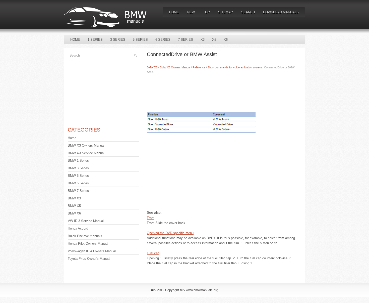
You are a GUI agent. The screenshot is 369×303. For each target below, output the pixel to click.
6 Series (162, 39)
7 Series (185, 39)
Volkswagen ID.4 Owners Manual (92, 251)
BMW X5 (152, 67)
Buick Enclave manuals (85, 236)
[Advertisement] (224, 92)
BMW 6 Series (78, 183)
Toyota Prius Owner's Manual (89, 259)
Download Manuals (281, 12)
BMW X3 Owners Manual (86, 145)
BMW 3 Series (78, 168)
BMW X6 (74, 213)
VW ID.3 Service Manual (86, 221)
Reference (199, 67)
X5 (214, 39)
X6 (226, 39)
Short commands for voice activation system (235, 67)
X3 (203, 39)
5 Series (140, 39)
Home (174, 12)
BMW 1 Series (78, 160)
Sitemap (225, 12)
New (191, 12)
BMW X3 (74, 198)
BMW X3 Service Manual (86, 153)
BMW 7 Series (78, 191)
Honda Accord (78, 228)
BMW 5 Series (78, 176)
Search (248, 12)
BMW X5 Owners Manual (175, 67)
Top (206, 12)
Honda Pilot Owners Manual (88, 243)
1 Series (95, 39)
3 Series (117, 39)
